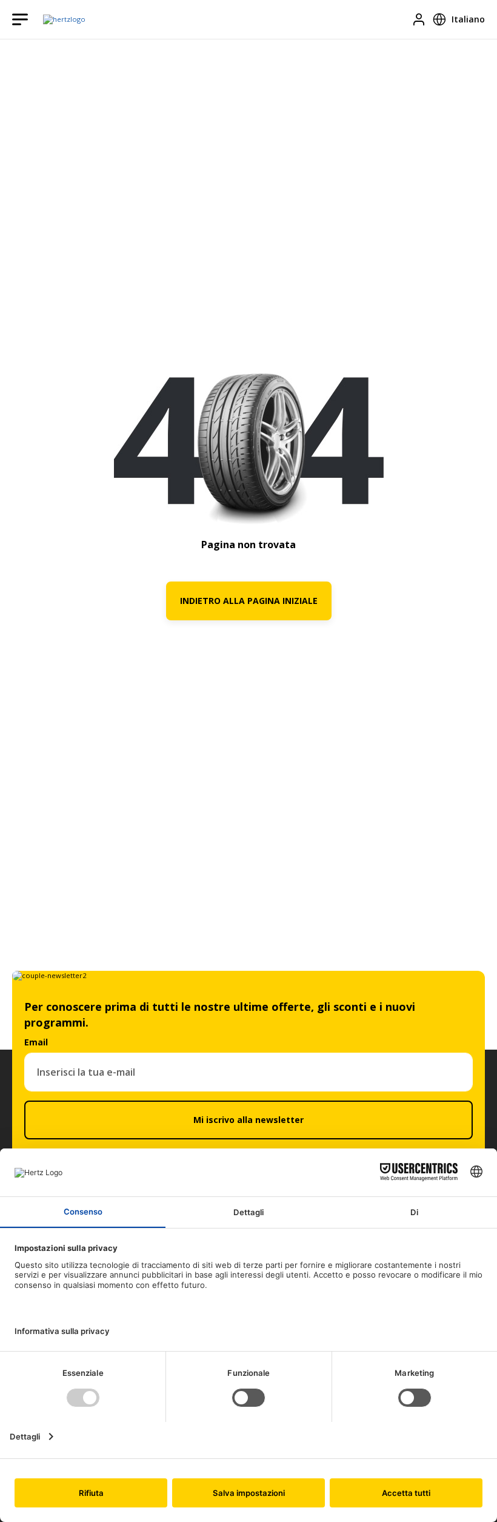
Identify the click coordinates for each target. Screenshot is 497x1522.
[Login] (418, 19)
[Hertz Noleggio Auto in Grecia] (64, 19)
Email (36, 1042)
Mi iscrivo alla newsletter (248, 1119)
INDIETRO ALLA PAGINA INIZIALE (249, 600)
